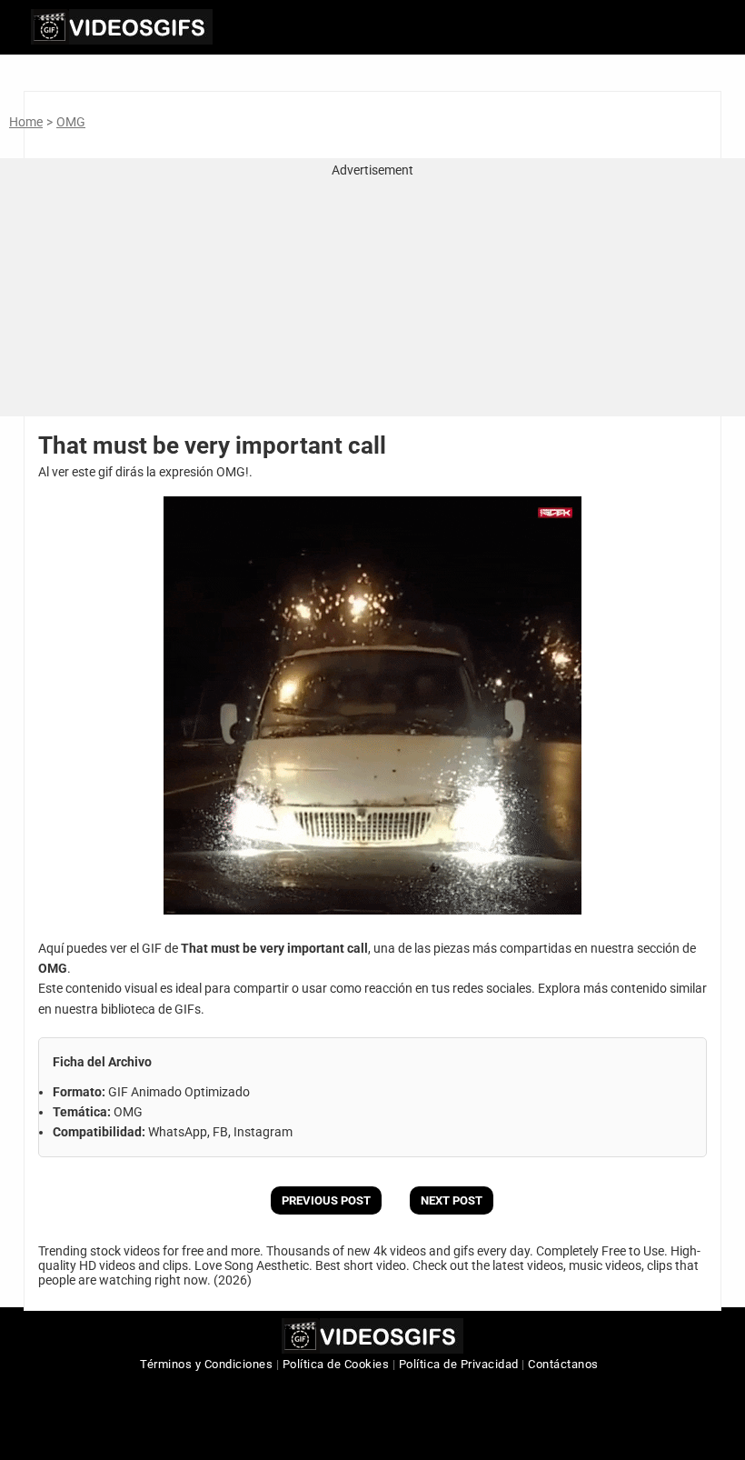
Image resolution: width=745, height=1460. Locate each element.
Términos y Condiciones (206, 1364)
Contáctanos (563, 1364)
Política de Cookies (336, 1364)
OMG (70, 122)
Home (26, 122)
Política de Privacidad (459, 1364)
